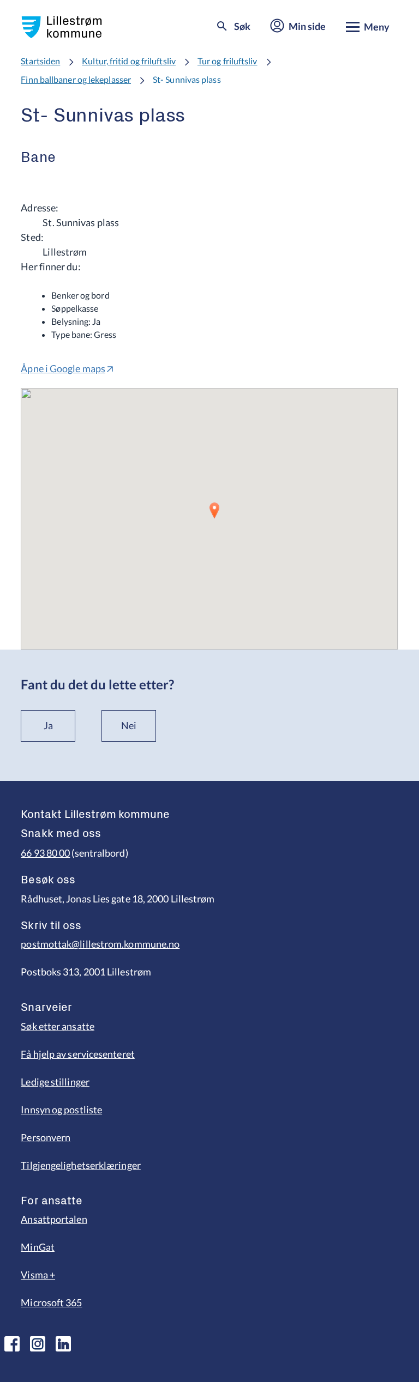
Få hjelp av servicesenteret (77, 1054)
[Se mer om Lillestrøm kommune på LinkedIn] (63, 1344)
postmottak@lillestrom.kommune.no (100, 944)
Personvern (45, 1137)
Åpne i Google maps (63, 368)
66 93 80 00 (45, 853)
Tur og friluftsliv (227, 61)
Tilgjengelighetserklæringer (80, 1165)
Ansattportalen (54, 1219)
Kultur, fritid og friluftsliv (129, 61)
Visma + (38, 1275)
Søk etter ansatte (57, 1026)
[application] (209, 519)
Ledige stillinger (55, 1082)
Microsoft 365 (51, 1302)
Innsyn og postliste (61, 1110)
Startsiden (40, 61)
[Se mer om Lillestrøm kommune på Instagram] (38, 1344)
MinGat (38, 1247)
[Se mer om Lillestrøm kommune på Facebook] (12, 1344)
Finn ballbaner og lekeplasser (76, 79)
